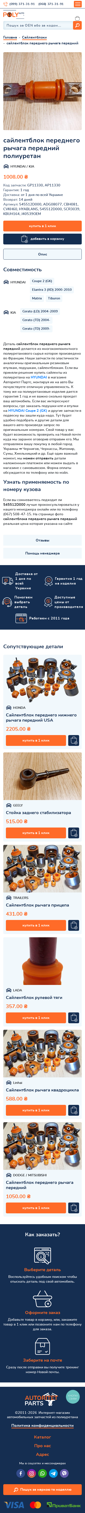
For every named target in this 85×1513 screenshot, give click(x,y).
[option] (42, 91)
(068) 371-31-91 (51, 4)
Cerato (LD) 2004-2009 (40, 311)
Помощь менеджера (42, 553)
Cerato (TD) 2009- (36, 328)
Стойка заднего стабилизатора (38, 813)
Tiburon (54, 298)
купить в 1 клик (42, 226)
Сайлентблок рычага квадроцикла (42, 1090)
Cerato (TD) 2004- (36, 320)
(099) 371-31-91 (22, 4)
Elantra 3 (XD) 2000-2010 (52, 289)
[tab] (42, 254)
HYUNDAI (39, 377)
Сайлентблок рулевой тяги (34, 998)
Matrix (37, 298)
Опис (42, 254)
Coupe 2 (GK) (42, 281)
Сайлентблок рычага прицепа (37, 905)
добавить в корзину (47, 239)
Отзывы (42, 540)
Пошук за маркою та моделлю (45, 1489)
